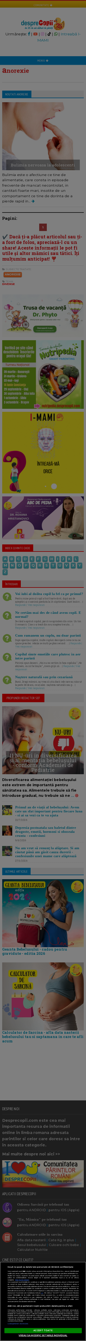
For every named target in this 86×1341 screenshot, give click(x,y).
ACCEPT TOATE (42, 1330)
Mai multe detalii (22, 1280)
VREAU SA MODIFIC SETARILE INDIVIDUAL (43, 1335)
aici (42, 1293)
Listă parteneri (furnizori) (18, 1324)
